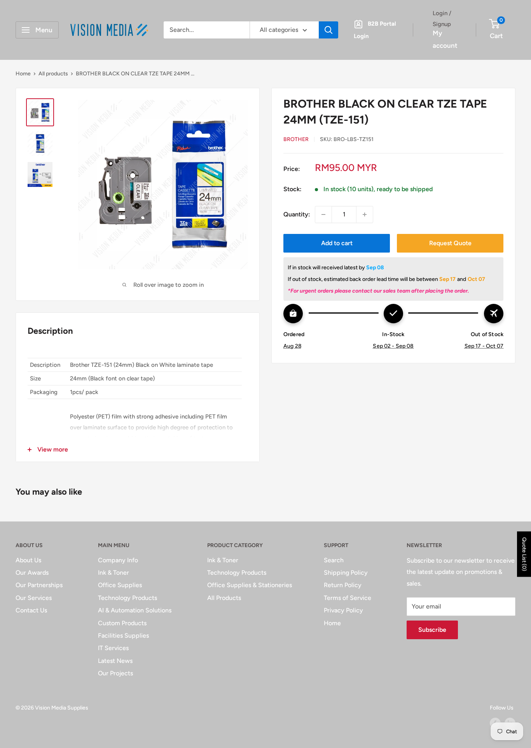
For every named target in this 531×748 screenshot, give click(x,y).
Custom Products (122, 623)
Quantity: (296, 214)
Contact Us (31, 610)
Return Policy (343, 585)
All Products (224, 598)
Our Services (34, 598)
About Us (28, 560)
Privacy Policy (343, 610)
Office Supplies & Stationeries (249, 585)
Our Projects (115, 673)
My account (445, 39)
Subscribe (432, 629)
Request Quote (450, 243)
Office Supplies (120, 585)
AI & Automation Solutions (134, 610)
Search (334, 560)
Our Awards (32, 572)
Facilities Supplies (123, 635)
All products (53, 73)
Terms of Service (347, 598)
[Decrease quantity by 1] (323, 214)
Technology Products (127, 598)
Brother (296, 139)
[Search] (328, 29)
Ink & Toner (113, 572)
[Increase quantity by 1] (364, 214)
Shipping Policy (346, 572)
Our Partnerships (39, 585)
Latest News (115, 660)
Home (23, 73)
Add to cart (337, 243)
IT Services (113, 648)
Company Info (118, 560)
